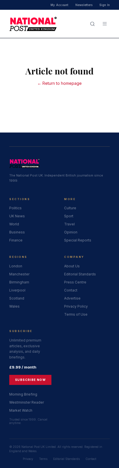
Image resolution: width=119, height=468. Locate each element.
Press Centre (75, 282)
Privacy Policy (76, 306)
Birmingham (19, 282)
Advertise (72, 298)
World (14, 224)
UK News (17, 216)
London (15, 266)
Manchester (19, 274)
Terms (43, 459)
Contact (70, 290)
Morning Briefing (23, 394)
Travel (69, 224)
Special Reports (77, 240)
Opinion (70, 232)
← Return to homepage (59, 83)
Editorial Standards (80, 274)
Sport (68, 216)
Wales (14, 306)
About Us (72, 266)
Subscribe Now (30, 379)
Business (17, 232)
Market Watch (20, 410)
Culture (70, 208)
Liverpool (17, 290)
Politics (15, 208)
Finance (16, 240)
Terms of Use (76, 314)
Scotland (16, 298)
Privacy (28, 459)
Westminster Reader (26, 402)
